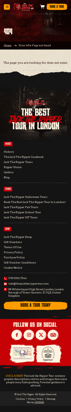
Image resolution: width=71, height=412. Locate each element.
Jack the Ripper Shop (18, 236)
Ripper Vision (13, 167)
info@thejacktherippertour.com (28, 283)
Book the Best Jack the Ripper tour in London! (35, 202)
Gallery (9, 172)
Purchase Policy (14, 257)
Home (7, 45)
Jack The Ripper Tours (18, 162)
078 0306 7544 (17, 278)
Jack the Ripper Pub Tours (21, 207)
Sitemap (51, 399)
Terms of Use (12, 247)
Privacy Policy (13, 252)
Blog (6, 177)
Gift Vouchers (13, 242)
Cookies (20, 399)
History (9, 151)
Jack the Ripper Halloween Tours (25, 196)
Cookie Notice (13, 267)
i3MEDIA (39, 402)
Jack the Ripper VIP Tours (20, 217)
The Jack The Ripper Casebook (24, 156)
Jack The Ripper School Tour (22, 212)
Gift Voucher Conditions (20, 262)
